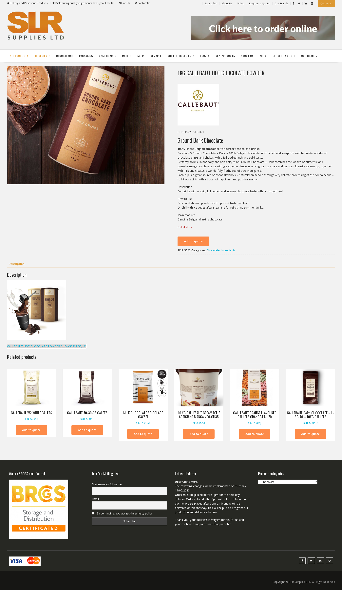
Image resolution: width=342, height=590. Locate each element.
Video (240, 3)
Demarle (156, 56)
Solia (140, 56)
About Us (226, 3)
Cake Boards (107, 56)
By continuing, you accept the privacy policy (124, 513)
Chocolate (213, 250)
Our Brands (281, 3)
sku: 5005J (254, 417)
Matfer (126, 56)
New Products (225, 56)
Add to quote (193, 241)
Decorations (64, 56)
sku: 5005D (310, 417)
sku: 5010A (143, 417)
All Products (19, 56)
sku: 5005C (87, 415)
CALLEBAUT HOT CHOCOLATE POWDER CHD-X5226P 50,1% (46, 346)
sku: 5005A (31, 415)
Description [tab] (17, 264)
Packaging (86, 56)
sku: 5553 (199, 417)
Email (95, 499)
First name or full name (107, 484)
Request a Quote (259, 3)
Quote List (326, 3)
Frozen (205, 56)
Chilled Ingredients (180, 56)
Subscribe (210, 3)
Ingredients (42, 56)
